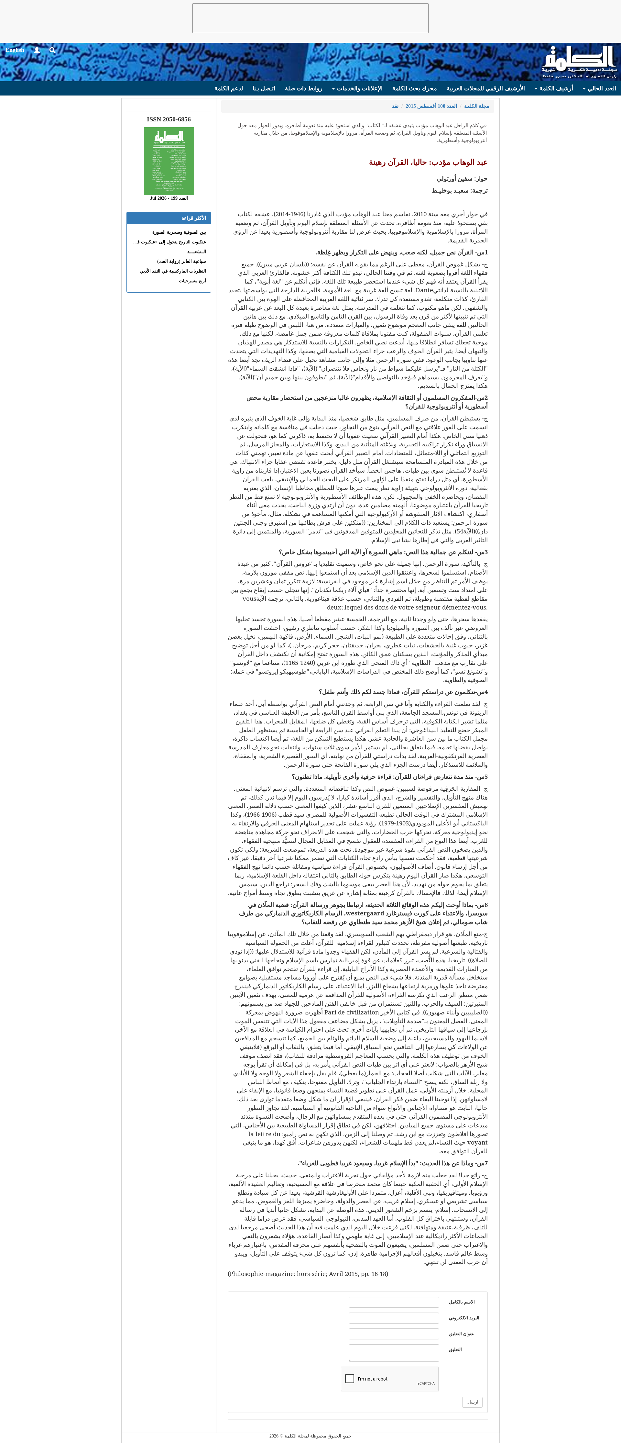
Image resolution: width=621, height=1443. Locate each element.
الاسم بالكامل (462, 1302)
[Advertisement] (310, 18)
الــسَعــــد (196, 251)
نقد (395, 106)
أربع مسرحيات (192, 280)
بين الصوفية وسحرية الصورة (179, 232)
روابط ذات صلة (303, 88)
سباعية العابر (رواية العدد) (181, 261)
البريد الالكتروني (464, 1317)
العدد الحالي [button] (601, 88)
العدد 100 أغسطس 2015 (431, 106)
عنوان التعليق (461, 1333)
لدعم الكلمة (228, 88)
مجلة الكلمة (476, 106)
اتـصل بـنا (264, 88)
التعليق (455, 1349)
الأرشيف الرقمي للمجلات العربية (486, 88)
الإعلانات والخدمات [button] (359, 88)
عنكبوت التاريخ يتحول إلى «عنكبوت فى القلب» (162, 242)
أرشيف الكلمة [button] (555, 88)
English (14, 50)
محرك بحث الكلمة (414, 88)
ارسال (472, 1402)
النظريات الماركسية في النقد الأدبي (173, 271)
